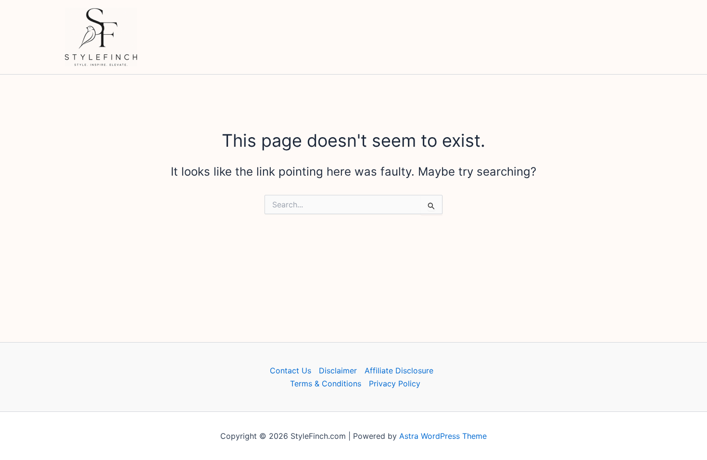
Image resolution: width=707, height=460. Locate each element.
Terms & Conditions (325, 383)
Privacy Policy (394, 383)
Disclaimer (338, 370)
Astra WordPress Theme (443, 436)
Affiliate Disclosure (399, 370)
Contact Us (290, 370)
